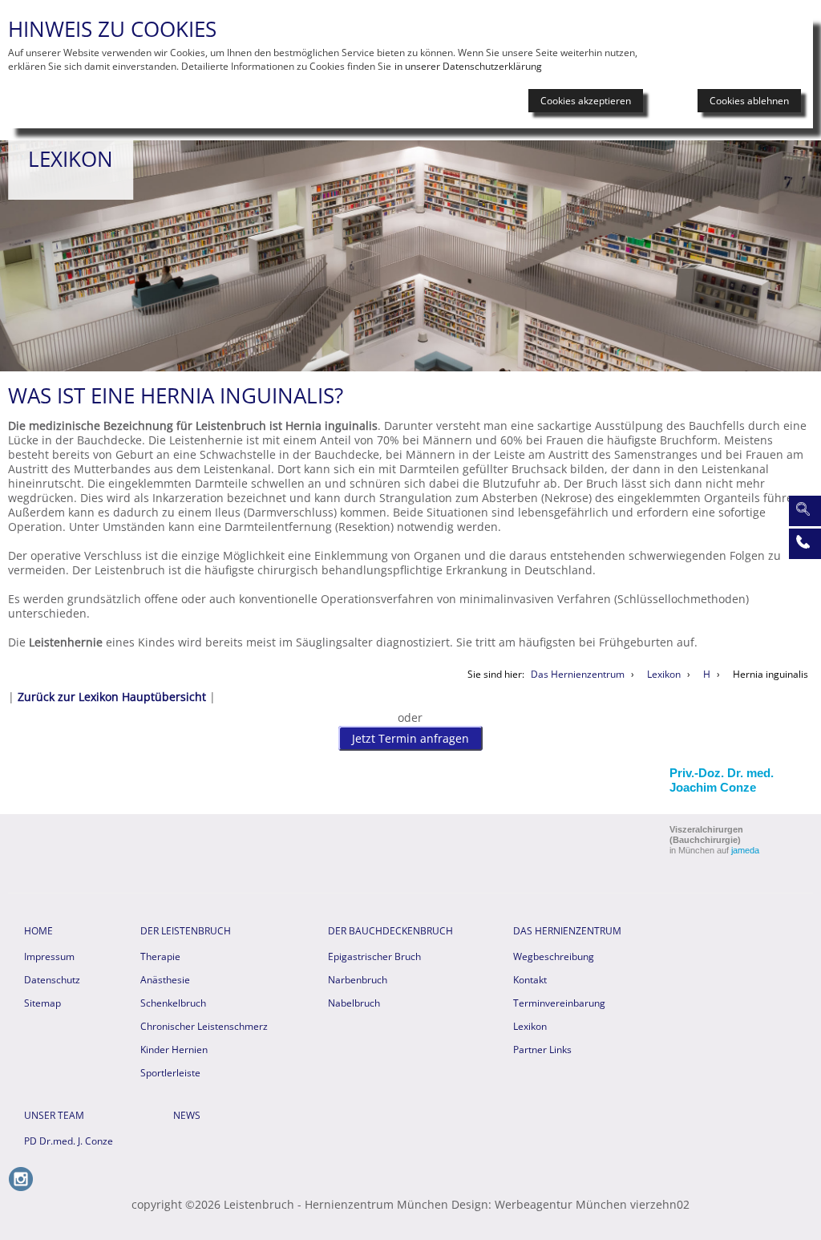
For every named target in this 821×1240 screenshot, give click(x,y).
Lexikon (530, 1026)
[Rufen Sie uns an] (802, 542)
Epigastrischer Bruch (374, 956)
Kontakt (530, 980)
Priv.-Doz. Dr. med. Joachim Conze (721, 780)
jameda (745, 850)
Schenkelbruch (173, 1003)
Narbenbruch (357, 980)
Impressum (49, 956)
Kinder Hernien (174, 1049)
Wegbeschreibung (553, 956)
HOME (38, 931)
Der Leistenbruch (185, 931)
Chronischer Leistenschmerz (204, 1026)
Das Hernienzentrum (567, 931)
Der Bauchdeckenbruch (390, 931)
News (186, 1115)
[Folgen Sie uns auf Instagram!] (21, 1187)
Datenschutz (52, 980)
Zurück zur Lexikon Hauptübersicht (112, 696)
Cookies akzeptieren (585, 100)
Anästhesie (165, 980)
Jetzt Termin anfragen (410, 738)
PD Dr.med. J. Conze (68, 1141)
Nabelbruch (354, 1003)
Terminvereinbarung (559, 1003)
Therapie (160, 956)
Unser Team (54, 1115)
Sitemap (42, 1003)
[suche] (802, 509)
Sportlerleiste (170, 1073)
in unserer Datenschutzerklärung (468, 66)
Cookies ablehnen (749, 100)
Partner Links (542, 1049)
